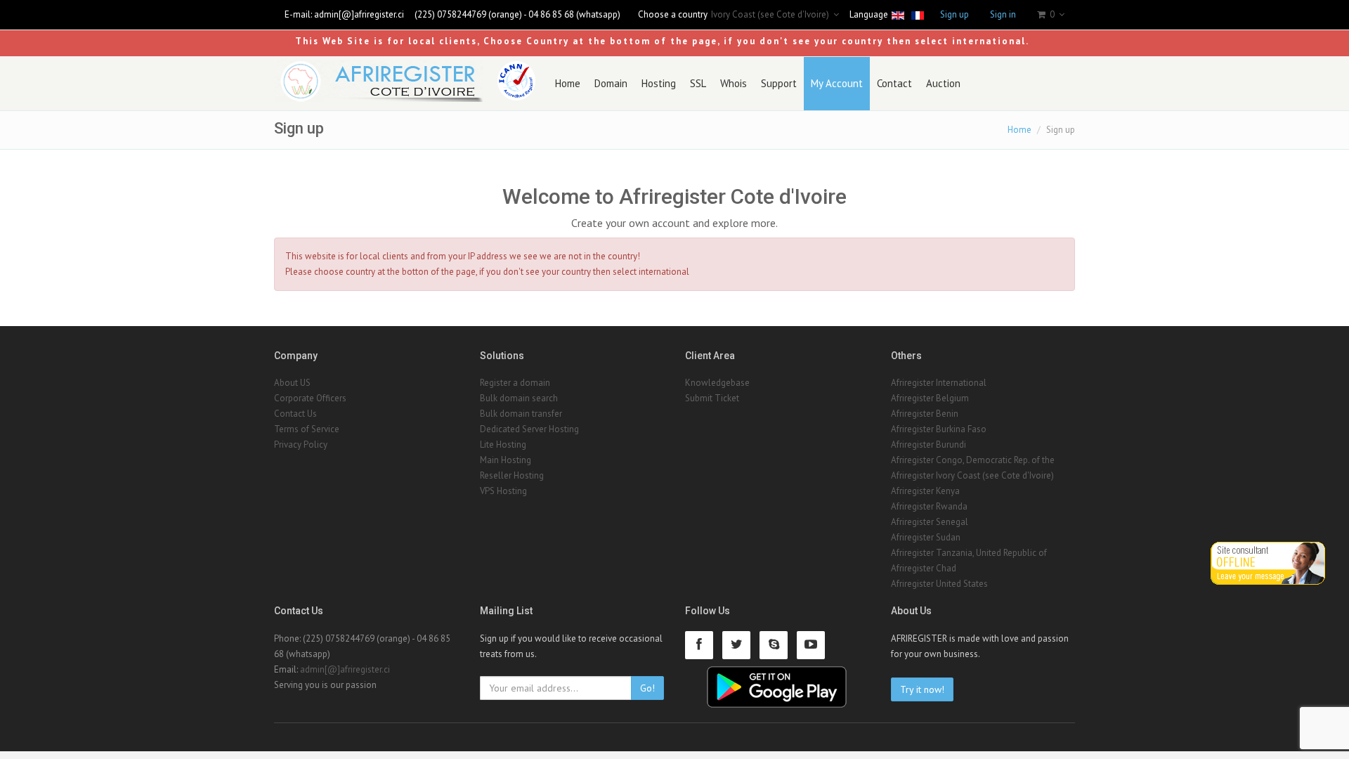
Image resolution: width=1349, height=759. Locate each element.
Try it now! (922, 689)
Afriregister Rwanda (929, 506)
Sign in (1003, 14)
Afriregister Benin (924, 414)
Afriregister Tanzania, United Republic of (969, 553)
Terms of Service (306, 429)
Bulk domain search (519, 398)
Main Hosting (505, 460)
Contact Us (295, 414)
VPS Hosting (503, 491)
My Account (837, 83)
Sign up (954, 14)
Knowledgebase (717, 383)
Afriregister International (938, 383)
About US (292, 383)
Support (779, 83)
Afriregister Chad (923, 568)
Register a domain (515, 383)
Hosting (658, 83)
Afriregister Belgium (930, 398)
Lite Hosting (503, 444)
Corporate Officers (310, 398)
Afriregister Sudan (925, 537)
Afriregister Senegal (929, 522)
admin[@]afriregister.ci (359, 14)
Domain (610, 83)
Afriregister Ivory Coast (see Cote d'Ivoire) (972, 475)
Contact (894, 83)
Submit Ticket (712, 398)
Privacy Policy (300, 444)
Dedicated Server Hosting (529, 429)
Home (567, 83)
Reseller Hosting (512, 475)
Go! (647, 688)
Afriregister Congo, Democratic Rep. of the (973, 460)
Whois (733, 83)
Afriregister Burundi (928, 444)
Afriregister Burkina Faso (938, 429)
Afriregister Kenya (925, 491)
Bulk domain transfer (521, 414)
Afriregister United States (939, 584)
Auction (943, 83)
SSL (698, 83)
